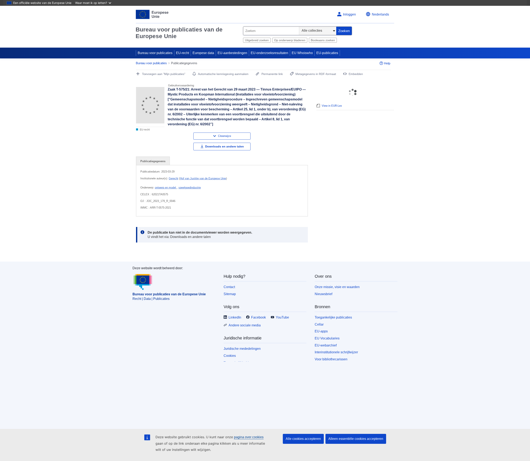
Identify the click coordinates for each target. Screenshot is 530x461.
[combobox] (271, 31)
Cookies (230, 355)
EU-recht (182, 53)
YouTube (282, 317)
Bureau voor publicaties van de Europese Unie (179, 32)
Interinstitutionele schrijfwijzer (336, 352)
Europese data (203, 53)
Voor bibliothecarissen (331, 359)
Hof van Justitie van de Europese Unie (203, 178)
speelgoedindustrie (189, 187)
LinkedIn (235, 317)
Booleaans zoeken (323, 40)
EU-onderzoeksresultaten (269, 53)
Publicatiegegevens (152, 161)
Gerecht (173, 178)
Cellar (319, 324)
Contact (229, 287)
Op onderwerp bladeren (289, 40)
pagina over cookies (249, 437)
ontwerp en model (166, 187)
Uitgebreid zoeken (257, 40)
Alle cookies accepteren (303, 438)
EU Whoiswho (302, 53)
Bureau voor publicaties (155, 53)
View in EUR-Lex (332, 105)
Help (387, 63)
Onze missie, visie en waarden (337, 287)
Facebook (258, 317)
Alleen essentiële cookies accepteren (355, 438)
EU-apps (321, 331)
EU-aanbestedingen (232, 53)
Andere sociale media (245, 325)
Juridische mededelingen (242, 348)
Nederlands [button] (380, 14)
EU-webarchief (326, 345)
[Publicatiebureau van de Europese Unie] (152, 14)
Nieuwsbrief (323, 294)
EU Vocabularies (327, 338)
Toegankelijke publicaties (333, 317)
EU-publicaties (327, 53)
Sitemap (230, 294)
